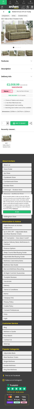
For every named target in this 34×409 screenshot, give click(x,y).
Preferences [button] (15, 208)
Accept (17, 211)
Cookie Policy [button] (9, 206)
